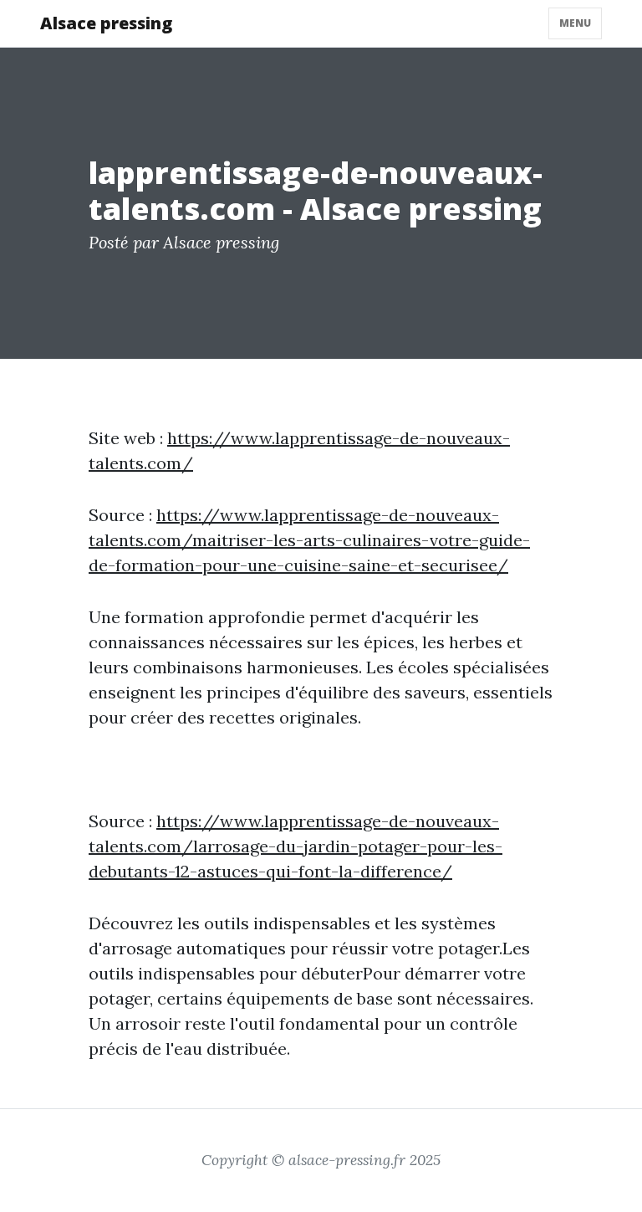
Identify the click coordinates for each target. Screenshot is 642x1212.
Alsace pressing (106, 23)
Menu (575, 23)
